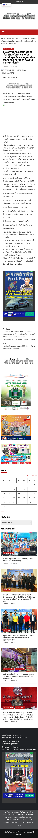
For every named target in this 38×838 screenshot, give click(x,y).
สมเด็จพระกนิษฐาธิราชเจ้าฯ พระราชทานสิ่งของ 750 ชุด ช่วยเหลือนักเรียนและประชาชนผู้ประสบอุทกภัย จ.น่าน (18, 676)
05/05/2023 (14, 66)
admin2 (6, 66)
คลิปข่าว (6, 822)
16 (4, 498)
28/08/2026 (14, 563)
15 (34, 493)
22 (34, 498)
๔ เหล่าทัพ (29, 814)
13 (24, 493)
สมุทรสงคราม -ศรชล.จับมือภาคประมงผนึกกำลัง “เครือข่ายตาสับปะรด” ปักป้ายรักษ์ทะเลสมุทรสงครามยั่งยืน (18, 638)
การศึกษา (30, 812)
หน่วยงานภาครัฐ (20, 669)
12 (19, 493)
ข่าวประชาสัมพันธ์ (8, 49)
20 (24, 498)
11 (14, 493)
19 (19, 498)
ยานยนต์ (25, 820)
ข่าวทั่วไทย (7, 589)
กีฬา (31, 820)
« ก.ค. (3, 511)
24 (9, 502)
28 (30, 502)
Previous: (19, 334)
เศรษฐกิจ (8, 817)
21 (30, 498)
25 (14, 502)
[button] (3, 32)
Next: (19, 346)
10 (9, 493)
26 (19, 502)
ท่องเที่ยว (21, 814)
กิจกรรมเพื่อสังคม (9, 814)
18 (14, 498)
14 (30, 493)
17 (9, 498)
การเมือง (16, 820)
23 (4, 502)
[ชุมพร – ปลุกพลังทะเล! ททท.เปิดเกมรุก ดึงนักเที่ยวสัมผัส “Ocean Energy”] (19, 544)
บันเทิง (22, 822)
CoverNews (25, 832)
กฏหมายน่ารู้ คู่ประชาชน (22, 817)
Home (19, 825)
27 (24, 502)
